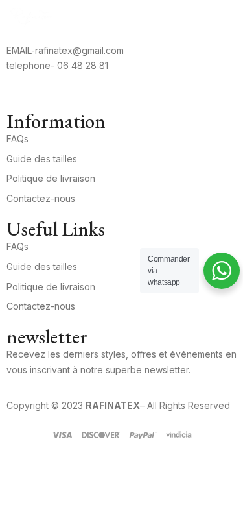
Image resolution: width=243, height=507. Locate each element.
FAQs (17, 138)
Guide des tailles (41, 158)
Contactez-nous (40, 198)
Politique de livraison (50, 178)
